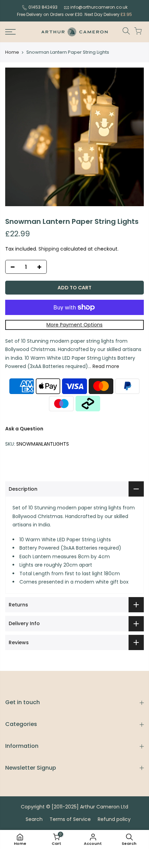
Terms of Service (70, 819)
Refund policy (114, 819)
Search (34, 819)
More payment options (74, 324)
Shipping (48, 248)
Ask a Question (24, 428)
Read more (105, 366)
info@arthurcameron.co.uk (99, 7)
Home (12, 52)
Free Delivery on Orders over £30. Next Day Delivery (74, 14)
